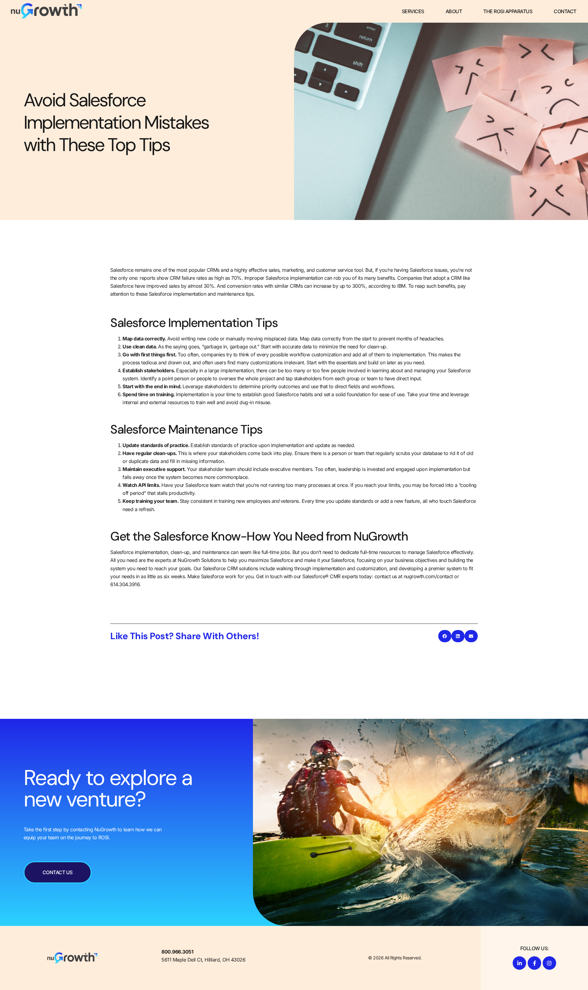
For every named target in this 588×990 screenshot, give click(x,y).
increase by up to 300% (339, 286)
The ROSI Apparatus (507, 11)
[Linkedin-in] (519, 963)
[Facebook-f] (534, 963)
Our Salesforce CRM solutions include (234, 568)
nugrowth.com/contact (428, 576)
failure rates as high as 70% (212, 278)
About (454, 11)
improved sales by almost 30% (180, 286)
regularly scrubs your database (409, 453)
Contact (565, 11)
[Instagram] (549, 963)
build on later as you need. (396, 362)
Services (413, 11)
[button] (444, 636)
